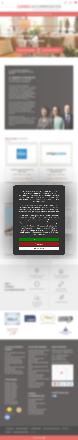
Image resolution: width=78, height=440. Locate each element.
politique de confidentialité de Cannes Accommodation (44, 233)
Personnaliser (39, 248)
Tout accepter (39, 240)
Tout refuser (39, 244)
